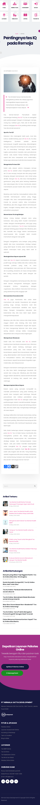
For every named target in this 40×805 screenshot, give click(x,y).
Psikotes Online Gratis (7, 760)
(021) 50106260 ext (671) (13, 771)
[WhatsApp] (16, 781)
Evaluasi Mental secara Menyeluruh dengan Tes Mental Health (21, 559)
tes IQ (20, 117)
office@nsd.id (9, 777)
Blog (16, 34)
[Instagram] (3, 781)
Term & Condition (6, 735)
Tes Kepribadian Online (8, 754)
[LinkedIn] (7, 781)
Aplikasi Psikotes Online (15, 667)
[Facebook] (12, 781)
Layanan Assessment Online (10, 730)
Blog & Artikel (5, 738)
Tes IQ (21, 226)
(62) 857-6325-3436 (16, 774)
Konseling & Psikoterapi (8, 732)
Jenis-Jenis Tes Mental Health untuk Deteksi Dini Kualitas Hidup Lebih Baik (21, 512)
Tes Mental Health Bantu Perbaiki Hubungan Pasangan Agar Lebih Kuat (21, 503)
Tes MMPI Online (6, 749)
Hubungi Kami (12, 673)
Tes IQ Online (5, 752)
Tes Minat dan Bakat (7, 757)
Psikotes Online (5, 727)
